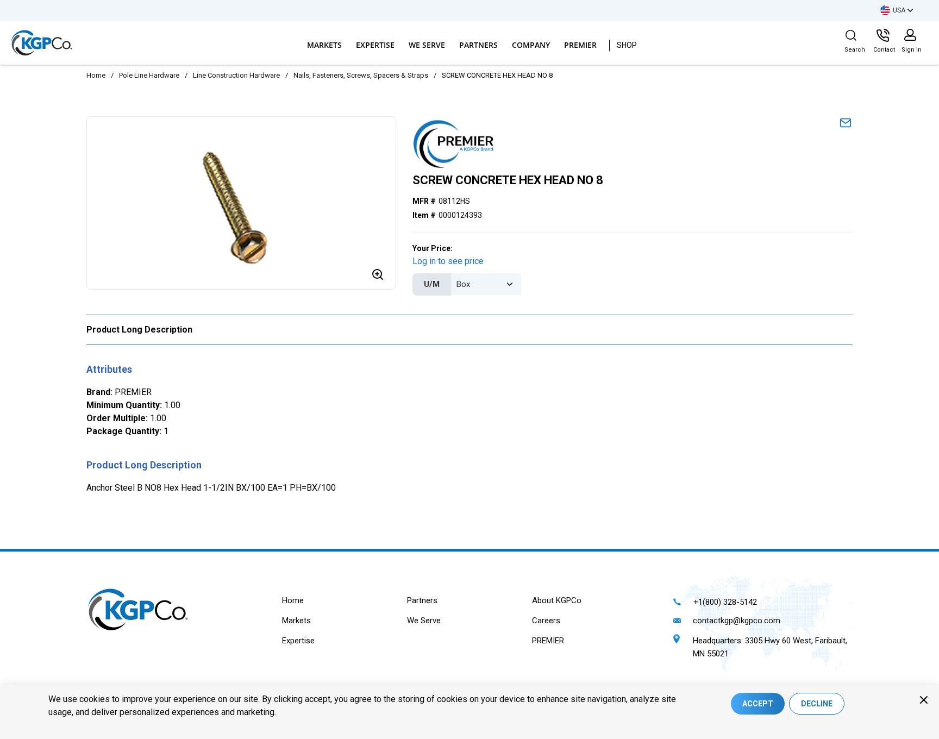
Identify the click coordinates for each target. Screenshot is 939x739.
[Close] (923, 700)
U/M (432, 284)
